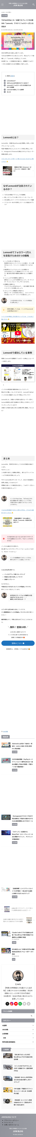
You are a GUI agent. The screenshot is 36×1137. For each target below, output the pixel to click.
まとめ (9, 92)
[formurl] (24, 1004)
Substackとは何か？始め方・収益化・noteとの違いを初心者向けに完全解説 (22, 746)
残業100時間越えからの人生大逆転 (18, 1128)
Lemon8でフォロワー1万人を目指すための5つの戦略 (19, 86)
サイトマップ (8, 1122)
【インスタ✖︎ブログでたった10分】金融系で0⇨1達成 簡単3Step (23, 1068)
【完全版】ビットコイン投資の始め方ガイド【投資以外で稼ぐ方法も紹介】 (23, 1102)
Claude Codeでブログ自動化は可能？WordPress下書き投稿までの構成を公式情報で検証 (22, 934)
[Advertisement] (18, 115)
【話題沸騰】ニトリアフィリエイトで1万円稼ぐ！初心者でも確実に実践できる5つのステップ (22, 890)
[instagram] (11, 1004)
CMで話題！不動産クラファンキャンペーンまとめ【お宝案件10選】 (23, 1091)
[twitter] (7, 1004)
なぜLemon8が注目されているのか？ (18, 83)
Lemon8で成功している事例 (15, 90)
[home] (28, 1004)
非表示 (12, 76)
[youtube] (16, 1004)
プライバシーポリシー (11, 1120)
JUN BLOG (18, 5)
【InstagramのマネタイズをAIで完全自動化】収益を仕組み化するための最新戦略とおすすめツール (22, 818)
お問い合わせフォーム (11, 1125)
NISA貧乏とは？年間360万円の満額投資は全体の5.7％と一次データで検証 (23, 951)
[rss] (20, 1004)
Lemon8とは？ (11, 81)
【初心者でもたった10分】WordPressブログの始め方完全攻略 (23, 1057)
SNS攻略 (5, 731)
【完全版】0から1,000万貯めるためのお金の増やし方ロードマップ (23, 1079)
